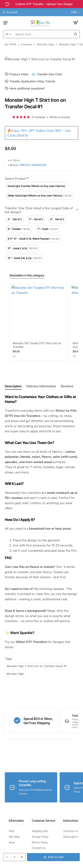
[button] (53, 857)
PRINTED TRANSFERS (32, 165)
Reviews (67, 386)
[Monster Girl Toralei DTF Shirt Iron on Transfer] (38, 312)
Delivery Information (41, 386)
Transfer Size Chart (49, 74)
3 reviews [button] (39, 117)
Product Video (18, 74)
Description (13, 386)
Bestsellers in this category (27, 275)
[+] (21, 857)
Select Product (15, 179)
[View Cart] (76, 22)
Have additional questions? (27, 88)
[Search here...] (76, 34)
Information (16, 820)
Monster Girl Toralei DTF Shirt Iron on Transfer (37, 345)
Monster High (45, 44)
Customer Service (43, 820)
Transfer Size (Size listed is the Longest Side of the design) (39, 210)
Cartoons (26, 44)
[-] (6, 857)
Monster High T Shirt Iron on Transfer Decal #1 (36, 666)
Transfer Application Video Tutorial (32, 81)
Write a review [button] (60, 117)
